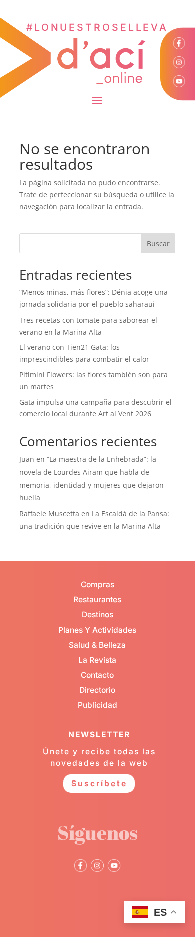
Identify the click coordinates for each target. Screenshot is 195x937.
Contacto (97, 675)
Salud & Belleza (97, 645)
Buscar (158, 243)
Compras (97, 584)
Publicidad (98, 705)
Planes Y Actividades (97, 630)
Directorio (98, 690)
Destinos (98, 614)
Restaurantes (98, 599)
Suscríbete (100, 783)
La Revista (97, 660)
